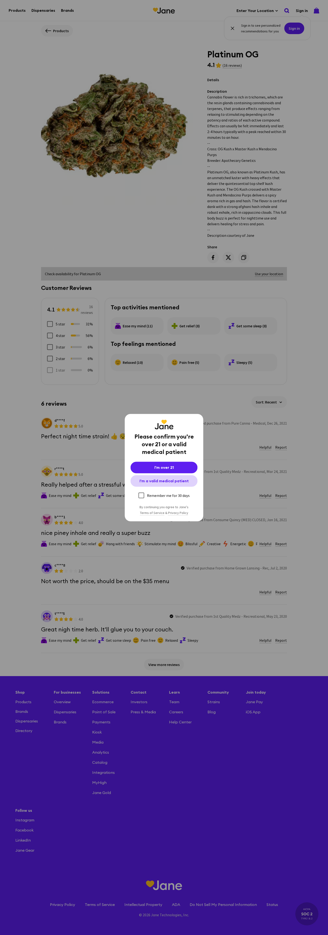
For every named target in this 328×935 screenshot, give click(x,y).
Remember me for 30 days (168, 495)
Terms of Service (152, 512)
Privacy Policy (178, 512)
